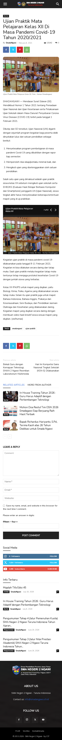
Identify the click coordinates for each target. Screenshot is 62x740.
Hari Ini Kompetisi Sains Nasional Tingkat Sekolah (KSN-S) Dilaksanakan (46, 367)
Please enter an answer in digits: (18, 515)
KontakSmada (38, 731)
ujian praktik (30, 328)
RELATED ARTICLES (14, 384)
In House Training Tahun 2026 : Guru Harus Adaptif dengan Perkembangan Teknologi (38, 396)
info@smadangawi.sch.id (37, 699)
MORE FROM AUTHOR (39, 384)
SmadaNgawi (11, 43)
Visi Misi (26, 731)
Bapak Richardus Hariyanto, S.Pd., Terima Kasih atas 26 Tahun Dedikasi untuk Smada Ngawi (38, 425)
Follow (53, 556)
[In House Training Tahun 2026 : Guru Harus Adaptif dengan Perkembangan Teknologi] (10, 396)
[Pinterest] (20, 50)
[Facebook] (6, 50)
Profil (17, 731)
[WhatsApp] (27, 50)
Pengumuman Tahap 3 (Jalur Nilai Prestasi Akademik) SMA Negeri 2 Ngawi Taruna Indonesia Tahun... (27, 643)
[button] (5, 4)
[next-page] (10, 436)
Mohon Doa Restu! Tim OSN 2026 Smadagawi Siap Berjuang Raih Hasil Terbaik (39, 411)
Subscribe (52, 569)
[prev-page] (5, 436)
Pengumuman (9, 630)
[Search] (58, 4)
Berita (6, 16)
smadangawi (17, 328)
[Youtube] (43, 720)
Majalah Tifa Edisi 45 (14, 587)
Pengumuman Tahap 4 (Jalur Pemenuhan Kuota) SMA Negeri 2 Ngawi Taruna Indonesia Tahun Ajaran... (30, 622)
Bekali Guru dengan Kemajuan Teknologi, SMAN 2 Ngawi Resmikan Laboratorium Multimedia (16, 369)
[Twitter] (13, 50)
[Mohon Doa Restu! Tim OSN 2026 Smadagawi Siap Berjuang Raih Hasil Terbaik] (10, 411)
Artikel (6, 592)
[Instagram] (27, 720)
